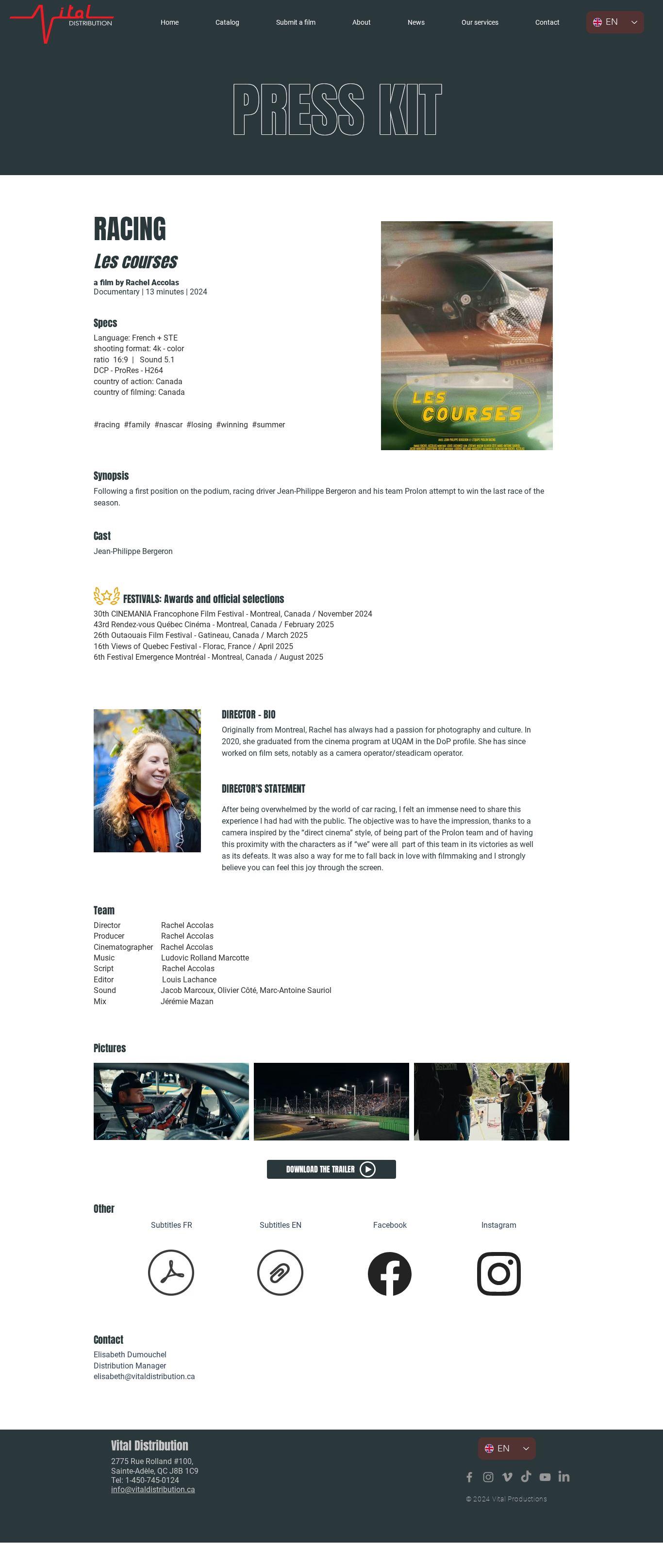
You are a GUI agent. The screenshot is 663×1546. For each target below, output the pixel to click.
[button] (480, 22)
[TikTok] (526, 1477)
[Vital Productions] (545, 1477)
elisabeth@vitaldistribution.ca (144, 1376)
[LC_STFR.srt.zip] (171, 1273)
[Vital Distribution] (469, 1477)
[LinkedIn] (564, 1477)
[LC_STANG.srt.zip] (280, 1273)
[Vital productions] (507, 1477)
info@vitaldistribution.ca (153, 1489)
